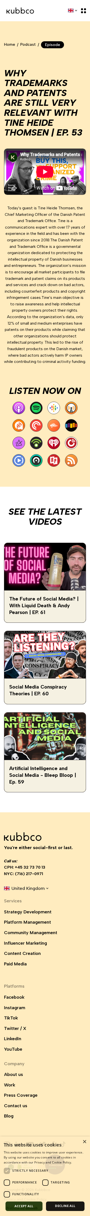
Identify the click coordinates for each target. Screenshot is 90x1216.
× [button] (84, 1142)
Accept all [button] (23, 1206)
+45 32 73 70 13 (30, 867)
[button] (82, 10)
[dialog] (45, 1176)
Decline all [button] (65, 1206)
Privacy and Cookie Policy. (53, 1162)
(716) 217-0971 (29, 873)
